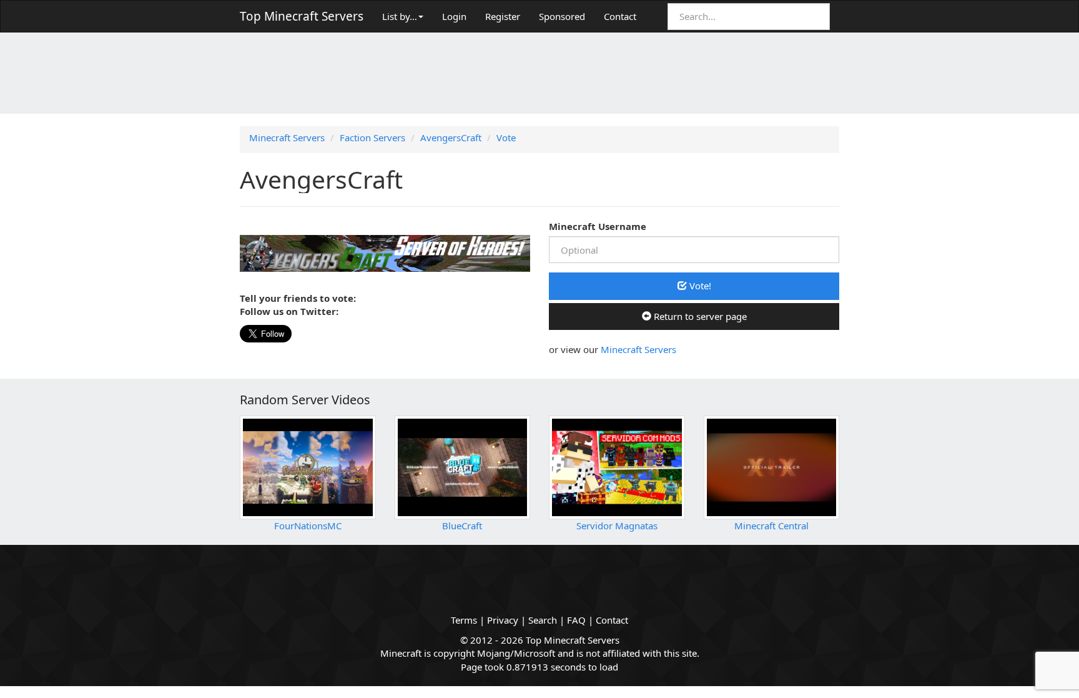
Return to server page (699, 316)
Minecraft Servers (638, 349)
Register (502, 16)
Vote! (699, 285)
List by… (399, 16)
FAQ (576, 620)
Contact (620, 16)
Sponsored (562, 16)
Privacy (502, 620)
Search (542, 620)
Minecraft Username (597, 226)
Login (454, 16)
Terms (464, 620)
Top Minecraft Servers (301, 16)
